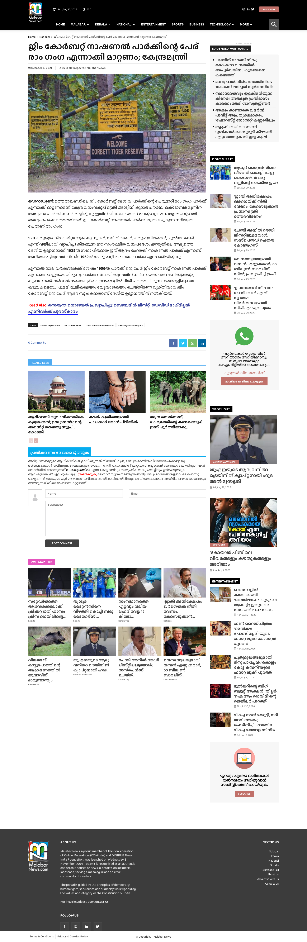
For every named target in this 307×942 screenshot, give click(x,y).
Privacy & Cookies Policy (72, 936)
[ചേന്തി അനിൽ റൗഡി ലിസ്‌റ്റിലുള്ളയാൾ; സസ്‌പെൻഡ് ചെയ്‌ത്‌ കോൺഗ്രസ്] (139, 641)
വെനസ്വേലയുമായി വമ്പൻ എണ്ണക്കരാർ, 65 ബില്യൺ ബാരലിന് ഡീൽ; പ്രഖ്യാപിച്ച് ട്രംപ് (255, 266)
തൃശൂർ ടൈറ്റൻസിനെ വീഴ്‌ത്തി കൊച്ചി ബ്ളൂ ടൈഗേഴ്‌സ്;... (93, 609)
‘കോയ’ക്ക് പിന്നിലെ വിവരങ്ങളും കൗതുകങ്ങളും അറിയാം (240, 558)
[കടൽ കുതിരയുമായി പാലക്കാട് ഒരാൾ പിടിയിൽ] (117, 392)
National (124, 24)
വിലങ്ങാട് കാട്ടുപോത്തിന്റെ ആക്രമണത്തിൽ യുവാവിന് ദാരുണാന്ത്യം (44, 670)
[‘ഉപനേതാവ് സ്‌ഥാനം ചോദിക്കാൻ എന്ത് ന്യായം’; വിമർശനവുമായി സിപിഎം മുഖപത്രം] (220, 292)
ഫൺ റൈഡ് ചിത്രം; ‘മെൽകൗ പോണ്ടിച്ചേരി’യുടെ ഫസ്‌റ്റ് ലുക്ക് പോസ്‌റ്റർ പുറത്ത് (255, 633)
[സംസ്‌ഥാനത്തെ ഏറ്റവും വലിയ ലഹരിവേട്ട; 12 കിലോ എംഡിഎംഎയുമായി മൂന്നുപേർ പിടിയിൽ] (139, 583)
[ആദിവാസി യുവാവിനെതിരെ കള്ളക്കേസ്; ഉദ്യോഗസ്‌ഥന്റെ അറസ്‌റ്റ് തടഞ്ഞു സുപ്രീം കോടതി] (56, 392)
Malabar (78, 24)
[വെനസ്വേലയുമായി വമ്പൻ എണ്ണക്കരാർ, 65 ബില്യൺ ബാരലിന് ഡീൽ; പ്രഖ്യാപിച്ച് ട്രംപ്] (185, 641)
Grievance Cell (270, 870)
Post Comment (62, 543)
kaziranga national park (130, 325)
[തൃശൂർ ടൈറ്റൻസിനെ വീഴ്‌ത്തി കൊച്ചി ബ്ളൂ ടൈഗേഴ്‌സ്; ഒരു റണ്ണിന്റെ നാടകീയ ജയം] (94, 583)
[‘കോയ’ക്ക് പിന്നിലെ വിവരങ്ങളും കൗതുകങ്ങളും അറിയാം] (244, 522)
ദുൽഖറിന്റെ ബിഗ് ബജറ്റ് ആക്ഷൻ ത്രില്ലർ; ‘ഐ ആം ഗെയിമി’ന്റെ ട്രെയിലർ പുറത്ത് (256, 693)
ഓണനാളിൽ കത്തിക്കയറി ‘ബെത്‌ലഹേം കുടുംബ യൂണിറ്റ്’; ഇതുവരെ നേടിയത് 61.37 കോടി (255, 600)
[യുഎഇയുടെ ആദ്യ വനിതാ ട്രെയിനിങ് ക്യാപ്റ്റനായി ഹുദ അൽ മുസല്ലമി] (94, 641)
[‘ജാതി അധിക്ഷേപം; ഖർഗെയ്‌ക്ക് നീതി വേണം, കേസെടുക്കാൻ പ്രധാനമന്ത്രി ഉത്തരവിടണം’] (185, 583)
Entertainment (153, 24)
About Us (273, 874)
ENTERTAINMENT (225, 581)
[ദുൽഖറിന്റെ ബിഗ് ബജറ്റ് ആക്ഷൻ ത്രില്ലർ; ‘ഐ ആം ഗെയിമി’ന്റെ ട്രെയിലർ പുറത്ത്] (220, 691)
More (244, 24)
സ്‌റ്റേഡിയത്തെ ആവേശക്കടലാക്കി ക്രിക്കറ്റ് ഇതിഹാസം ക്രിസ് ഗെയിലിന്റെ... (47, 609)
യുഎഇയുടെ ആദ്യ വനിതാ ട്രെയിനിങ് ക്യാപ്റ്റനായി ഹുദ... (91, 665)
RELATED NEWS (40, 363)
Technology (220, 24)
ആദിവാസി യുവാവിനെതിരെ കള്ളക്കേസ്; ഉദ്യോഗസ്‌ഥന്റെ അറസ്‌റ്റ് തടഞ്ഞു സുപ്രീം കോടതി (56, 424)
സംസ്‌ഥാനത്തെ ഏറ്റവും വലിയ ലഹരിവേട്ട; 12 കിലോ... (133, 609)
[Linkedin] (248, 9)
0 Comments (37, 342)
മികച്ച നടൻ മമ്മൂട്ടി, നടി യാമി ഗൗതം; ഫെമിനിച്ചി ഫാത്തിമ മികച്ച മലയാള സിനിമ (256, 722)
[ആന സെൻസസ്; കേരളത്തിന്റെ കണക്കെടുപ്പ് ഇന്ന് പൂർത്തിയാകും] (178, 392)
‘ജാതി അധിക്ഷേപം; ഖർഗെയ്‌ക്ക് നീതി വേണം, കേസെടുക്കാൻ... (183, 609)
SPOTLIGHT (221, 409)
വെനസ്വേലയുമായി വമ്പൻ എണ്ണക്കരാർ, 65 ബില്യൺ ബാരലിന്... (182, 667)
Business (196, 24)
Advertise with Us (268, 879)
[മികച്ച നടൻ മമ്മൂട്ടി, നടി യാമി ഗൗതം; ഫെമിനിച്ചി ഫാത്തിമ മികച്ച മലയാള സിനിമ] (220, 720)
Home (60, 24)
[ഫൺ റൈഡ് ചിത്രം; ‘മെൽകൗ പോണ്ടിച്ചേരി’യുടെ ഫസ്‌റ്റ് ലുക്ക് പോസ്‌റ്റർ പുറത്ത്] (220, 628)
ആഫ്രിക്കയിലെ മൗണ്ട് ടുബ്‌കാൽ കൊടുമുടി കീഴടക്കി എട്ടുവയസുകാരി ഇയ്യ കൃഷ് (243, 132)
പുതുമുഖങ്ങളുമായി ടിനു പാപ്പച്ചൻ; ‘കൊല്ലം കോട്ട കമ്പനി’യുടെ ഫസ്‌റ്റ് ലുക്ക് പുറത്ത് (255, 665)
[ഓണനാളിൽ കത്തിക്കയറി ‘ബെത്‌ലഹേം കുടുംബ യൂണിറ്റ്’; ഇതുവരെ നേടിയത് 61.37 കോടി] (220, 594)
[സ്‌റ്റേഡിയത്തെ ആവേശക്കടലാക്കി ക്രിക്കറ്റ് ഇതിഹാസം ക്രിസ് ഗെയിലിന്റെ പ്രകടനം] (49, 583)
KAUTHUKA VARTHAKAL (230, 48)
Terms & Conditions (42, 936)
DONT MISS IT (222, 159)
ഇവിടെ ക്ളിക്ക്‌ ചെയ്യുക (244, 381)
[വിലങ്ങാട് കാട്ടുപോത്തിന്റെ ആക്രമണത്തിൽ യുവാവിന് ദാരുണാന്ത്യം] (49, 641)
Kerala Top (123, 621)
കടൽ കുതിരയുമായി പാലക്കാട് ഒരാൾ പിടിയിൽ (113, 419)
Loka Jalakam (170, 679)
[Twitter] (252, 9)
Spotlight (219, 544)
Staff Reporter (75, 68)
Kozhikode (33, 684)
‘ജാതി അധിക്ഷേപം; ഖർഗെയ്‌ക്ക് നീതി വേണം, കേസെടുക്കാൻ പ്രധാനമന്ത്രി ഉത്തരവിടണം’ (256, 206)
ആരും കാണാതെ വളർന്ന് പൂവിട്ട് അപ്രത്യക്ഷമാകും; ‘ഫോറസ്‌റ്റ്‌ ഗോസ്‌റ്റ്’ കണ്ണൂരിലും (245, 115)
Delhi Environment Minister (100, 325)
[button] (274, 24)
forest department (50, 325)
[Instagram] (243, 9)
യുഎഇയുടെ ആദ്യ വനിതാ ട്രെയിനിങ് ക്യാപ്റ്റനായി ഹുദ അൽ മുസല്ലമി (241, 475)
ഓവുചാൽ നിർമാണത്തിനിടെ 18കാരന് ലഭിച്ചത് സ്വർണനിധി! (244, 84)
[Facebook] (239, 9)
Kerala (101, 24)
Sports (178, 24)
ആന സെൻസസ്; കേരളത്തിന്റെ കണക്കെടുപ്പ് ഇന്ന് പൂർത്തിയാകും (176, 422)
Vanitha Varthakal (82, 674)
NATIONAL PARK (73, 325)
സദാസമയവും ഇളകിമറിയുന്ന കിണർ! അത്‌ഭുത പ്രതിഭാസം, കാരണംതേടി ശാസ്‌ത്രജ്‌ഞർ (244, 98)
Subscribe (269, 9)
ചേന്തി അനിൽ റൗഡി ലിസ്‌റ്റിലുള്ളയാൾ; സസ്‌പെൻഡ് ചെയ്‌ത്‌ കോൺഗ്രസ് (254, 237)
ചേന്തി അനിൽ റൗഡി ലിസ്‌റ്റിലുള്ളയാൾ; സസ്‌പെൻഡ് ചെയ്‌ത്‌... (138, 667)
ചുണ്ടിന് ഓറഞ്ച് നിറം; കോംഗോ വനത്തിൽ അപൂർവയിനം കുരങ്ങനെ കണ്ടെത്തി (240, 67)
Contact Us (101, 901)
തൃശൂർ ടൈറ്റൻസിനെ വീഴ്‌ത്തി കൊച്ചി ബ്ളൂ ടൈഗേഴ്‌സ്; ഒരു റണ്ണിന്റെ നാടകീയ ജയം (256, 175)
